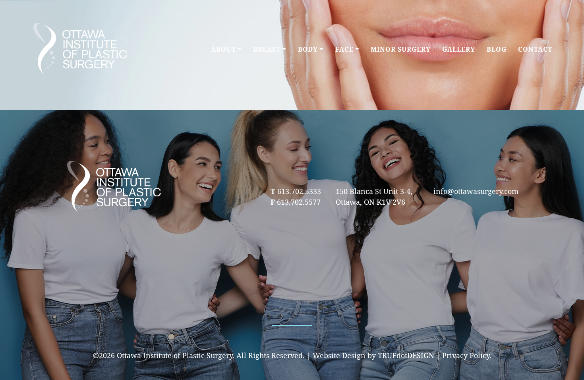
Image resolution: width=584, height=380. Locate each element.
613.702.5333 (299, 191)
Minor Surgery (400, 49)
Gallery (458, 49)
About (223, 49)
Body (308, 49)
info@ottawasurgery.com (475, 191)
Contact (535, 49)
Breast (266, 49)
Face (344, 49)
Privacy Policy (465, 355)
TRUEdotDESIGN (406, 355)
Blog (497, 49)
